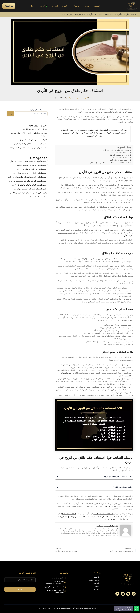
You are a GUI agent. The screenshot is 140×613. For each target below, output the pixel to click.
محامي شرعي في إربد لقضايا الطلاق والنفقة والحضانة (27, 148)
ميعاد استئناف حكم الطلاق (119, 152)
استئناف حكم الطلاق (68, 514)
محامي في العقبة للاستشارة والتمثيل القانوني (30, 144)
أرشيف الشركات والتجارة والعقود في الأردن (31, 169)
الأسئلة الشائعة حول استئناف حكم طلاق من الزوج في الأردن (109, 162)
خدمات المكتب (94, 580)
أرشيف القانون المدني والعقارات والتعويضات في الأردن (27, 177)
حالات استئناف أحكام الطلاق (118, 160)
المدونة (64, 6)
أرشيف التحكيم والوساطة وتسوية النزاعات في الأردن (27, 165)
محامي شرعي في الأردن (78, 130)
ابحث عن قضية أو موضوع (38, 109)
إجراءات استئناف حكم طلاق (118, 155)
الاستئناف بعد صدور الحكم (103, 514)
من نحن (87, 6)
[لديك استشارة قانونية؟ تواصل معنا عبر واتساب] (136, 608)
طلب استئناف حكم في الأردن (108, 516)
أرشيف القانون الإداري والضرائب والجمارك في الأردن (27, 173)
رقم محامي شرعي (111, 519)
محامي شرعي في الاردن (112, 506)
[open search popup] (32, 6)
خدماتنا (76, 6)
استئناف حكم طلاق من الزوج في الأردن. (115, 150)
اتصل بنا (55, 6)
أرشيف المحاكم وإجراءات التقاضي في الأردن (30, 189)
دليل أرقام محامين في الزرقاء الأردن (33, 140)
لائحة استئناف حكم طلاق (119, 157)
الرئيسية (97, 6)
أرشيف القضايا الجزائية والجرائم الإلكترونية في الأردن (27, 181)
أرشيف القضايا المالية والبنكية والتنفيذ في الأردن (29, 185)
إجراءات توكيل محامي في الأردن (35, 129)
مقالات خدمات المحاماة (38, 197)
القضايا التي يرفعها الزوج (77, 516)
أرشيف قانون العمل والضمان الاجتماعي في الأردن (28, 193)
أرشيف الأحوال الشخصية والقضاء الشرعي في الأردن (108, 14)
